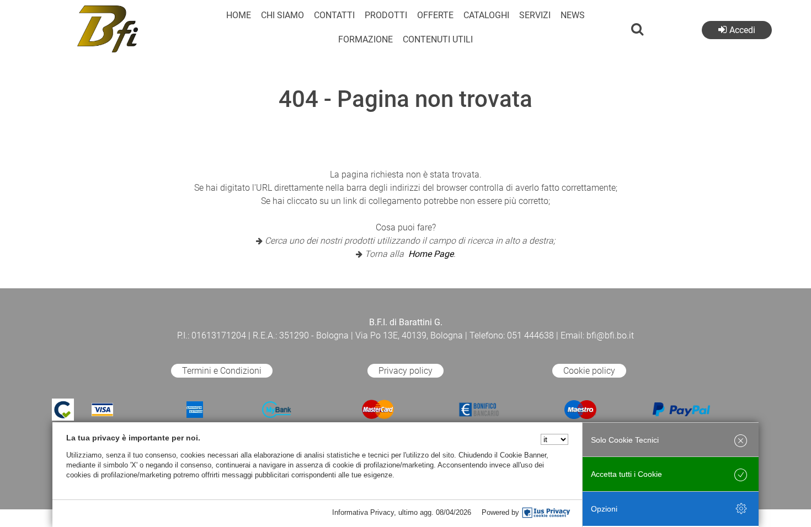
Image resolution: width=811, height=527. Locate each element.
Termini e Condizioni (222, 370)
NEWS (573, 15)
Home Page (430, 254)
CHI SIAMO (282, 15)
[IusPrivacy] (546, 512)
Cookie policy (589, 370)
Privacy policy (405, 370)
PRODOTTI (386, 15)
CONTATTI (334, 15)
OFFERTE (435, 15)
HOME (238, 15)
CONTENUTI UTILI (438, 39)
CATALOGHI (486, 15)
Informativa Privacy (363, 512)
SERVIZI (535, 15)
